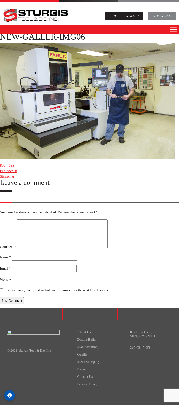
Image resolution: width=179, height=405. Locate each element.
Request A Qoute (125, 15)
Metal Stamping (88, 362)
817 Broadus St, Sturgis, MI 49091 (142, 334)
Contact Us (85, 377)
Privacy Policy (87, 384)
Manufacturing (87, 347)
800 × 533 (7, 165)
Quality (82, 354)
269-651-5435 (163, 15)
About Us (84, 332)
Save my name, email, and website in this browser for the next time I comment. (58, 290)
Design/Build (86, 339)
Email (5, 268)
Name (5, 257)
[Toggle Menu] (173, 29)
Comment (8, 247)
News (81, 369)
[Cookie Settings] (9, 395)
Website (5, 279)
